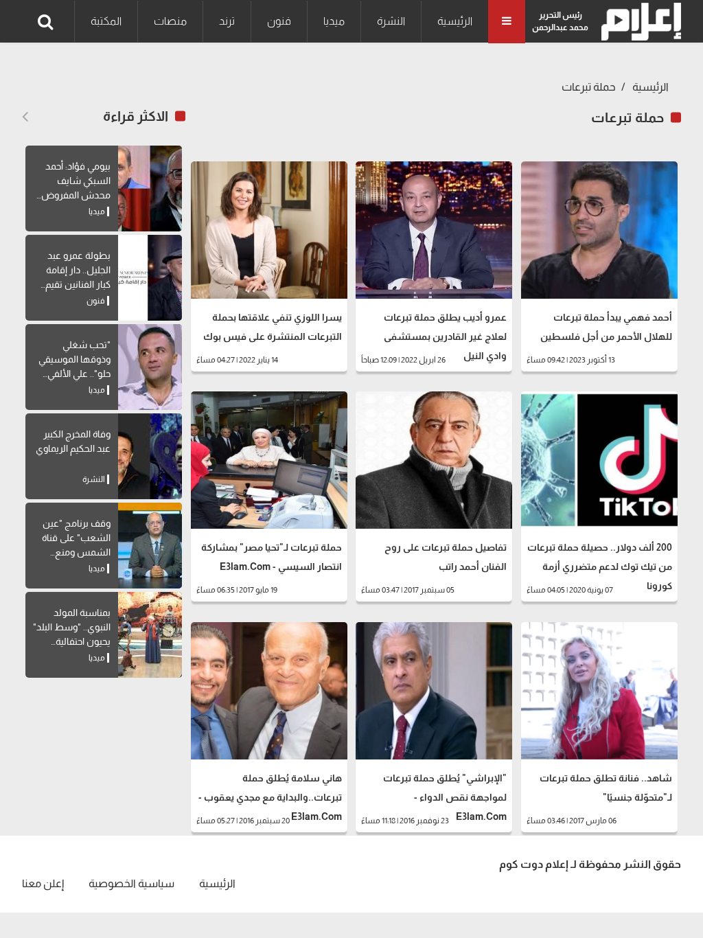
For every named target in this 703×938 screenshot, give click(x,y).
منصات (170, 21)
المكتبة (106, 21)
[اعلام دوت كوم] (638, 22)
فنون (279, 21)
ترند (227, 21)
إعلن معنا (43, 883)
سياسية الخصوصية (131, 883)
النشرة (391, 21)
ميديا (334, 21)
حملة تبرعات (589, 87)
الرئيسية (454, 21)
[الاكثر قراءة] (25, 117)
